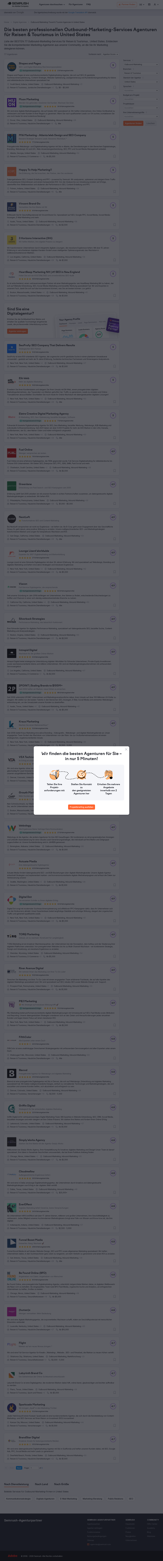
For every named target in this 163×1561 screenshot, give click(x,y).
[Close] (126, 749)
